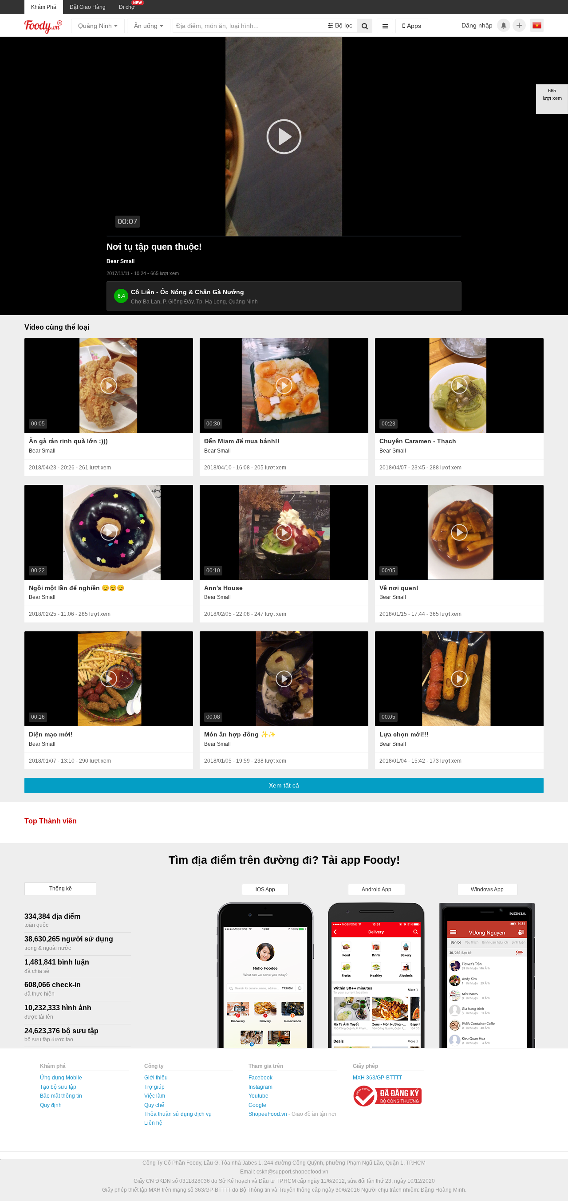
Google (257, 1105)
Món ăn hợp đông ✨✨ (240, 734)
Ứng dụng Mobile (61, 1078)
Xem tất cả (284, 785)
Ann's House (223, 587)
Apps (413, 25)
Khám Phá (43, 7)
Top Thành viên (50, 821)
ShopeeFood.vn (268, 1114)
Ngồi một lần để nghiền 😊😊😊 (76, 587)
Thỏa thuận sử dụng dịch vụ (178, 1114)
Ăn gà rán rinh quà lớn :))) (68, 441)
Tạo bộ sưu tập (58, 1087)
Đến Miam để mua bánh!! (242, 441)
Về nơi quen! (398, 587)
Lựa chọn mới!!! (404, 734)
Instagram (260, 1087)
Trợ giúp (154, 1087)
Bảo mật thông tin (61, 1096)
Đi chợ (127, 7)
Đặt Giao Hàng (88, 7)
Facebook (260, 1078)
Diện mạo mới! (51, 734)
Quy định (51, 1105)
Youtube (258, 1096)
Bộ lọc (342, 25)
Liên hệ (153, 1123)
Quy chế (154, 1105)
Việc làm (154, 1096)
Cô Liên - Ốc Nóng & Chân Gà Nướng (187, 291)
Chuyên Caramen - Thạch (417, 441)
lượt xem (100, 468)
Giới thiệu (156, 1078)
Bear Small (120, 261)
